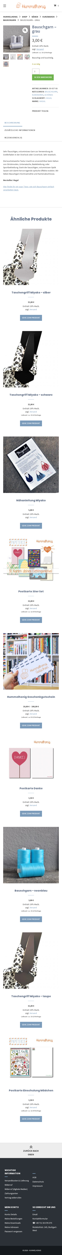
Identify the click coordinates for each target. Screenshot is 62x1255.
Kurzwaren (48, 16)
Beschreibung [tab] (12, 122)
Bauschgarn (9, 20)
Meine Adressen (12, 1227)
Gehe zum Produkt (31, 318)
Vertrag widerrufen (13, 1197)
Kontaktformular (40, 1218)
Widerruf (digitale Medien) (16, 1189)
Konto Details (11, 1214)
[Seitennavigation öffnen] (8, 5)
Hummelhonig (10, 16)
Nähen (35, 16)
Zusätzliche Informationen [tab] (20, 130)
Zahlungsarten (11, 1193)
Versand (40, 49)
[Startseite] (31, 6)
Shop (24, 16)
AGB (34, 1177)
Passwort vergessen (13, 1231)
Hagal (49, 98)
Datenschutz (38, 1181)
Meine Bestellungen (13, 1218)
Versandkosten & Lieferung (17, 1180)
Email (35, 1214)
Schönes (48, 94)
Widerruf (8, 1184)
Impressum (38, 1186)
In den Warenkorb (43, 77)
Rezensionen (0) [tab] (13, 137)
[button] (25, 30)
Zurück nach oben (31, 1152)
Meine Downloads (13, 1223)
